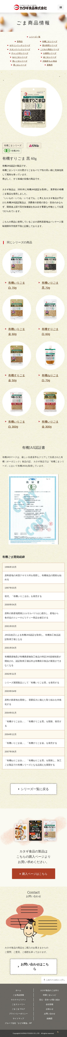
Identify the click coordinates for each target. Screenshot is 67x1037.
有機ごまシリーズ (49, 41)
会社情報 (49, 1004)
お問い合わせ (49, 1014)
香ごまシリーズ (19, 65)
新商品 (20, 41)
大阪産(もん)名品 (50, 61)
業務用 (50, 65)
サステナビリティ (18, 1000)
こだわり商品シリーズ (49, 49)
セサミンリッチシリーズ (20, 45)
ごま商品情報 (33, 23)
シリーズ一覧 (34, 37)
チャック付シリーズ (19, 53)
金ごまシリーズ (49, 57)
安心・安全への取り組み (49, 1000)
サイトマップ (18, 1018)
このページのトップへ (55, 980)
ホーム (18, 990)
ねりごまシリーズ (19, 57)
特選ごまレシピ (49, 995)
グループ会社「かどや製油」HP (18, 1023)
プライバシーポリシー (18, 1014)
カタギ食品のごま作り (49, 990)
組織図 (49, 1018)
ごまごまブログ (18, 1009)
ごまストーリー (18, 1004)
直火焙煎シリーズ (49, 45)
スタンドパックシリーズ (20, 49)
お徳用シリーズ (49, 53)
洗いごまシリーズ (19, 61)
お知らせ (49, 1009)
